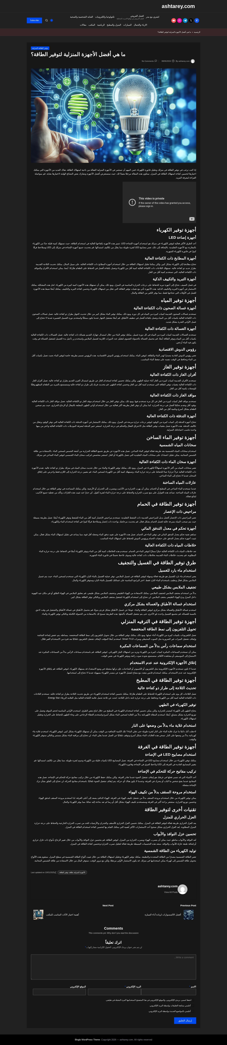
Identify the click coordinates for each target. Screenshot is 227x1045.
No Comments (148, 61)
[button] (34, 20)
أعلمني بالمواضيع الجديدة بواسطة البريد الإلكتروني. (169, 1011)
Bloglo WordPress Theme (87, 1039)
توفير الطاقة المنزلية (40, 48)
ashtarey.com (178, 6)
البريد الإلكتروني (133, 986)
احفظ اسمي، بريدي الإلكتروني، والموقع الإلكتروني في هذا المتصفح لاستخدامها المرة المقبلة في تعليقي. (148, 1000)
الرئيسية (197, 32)
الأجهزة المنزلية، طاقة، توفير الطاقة (72, 872)
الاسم (192, 986)
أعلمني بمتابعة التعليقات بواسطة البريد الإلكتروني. (170, 1005)
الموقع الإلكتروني (78, 986)
